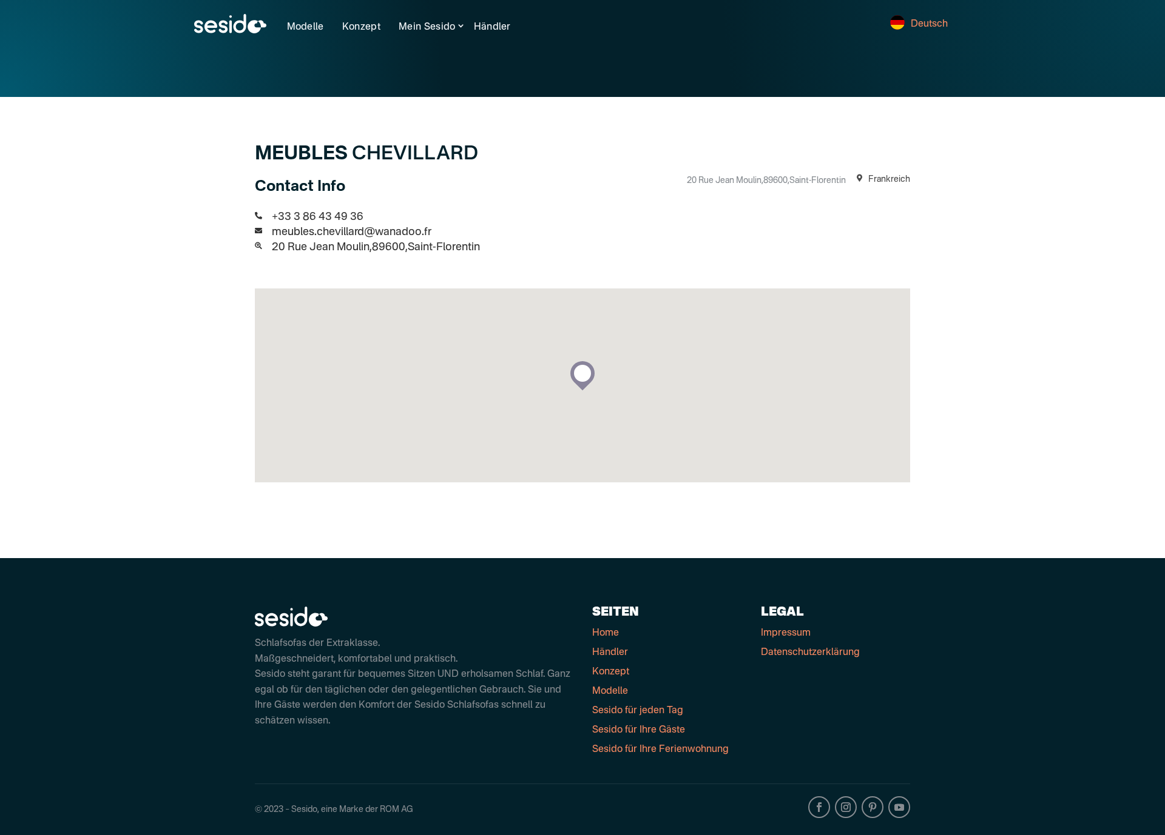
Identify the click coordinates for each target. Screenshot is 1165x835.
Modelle (305, 27)
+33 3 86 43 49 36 (317, 216)
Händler (492, 27)
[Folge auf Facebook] (819, 807)
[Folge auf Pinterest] (872, 807)
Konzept (361, 27)
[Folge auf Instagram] (846, 807)
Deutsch (929, 24)
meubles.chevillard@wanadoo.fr (351, 232)
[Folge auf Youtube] (899, 807)
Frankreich (888, 179)
